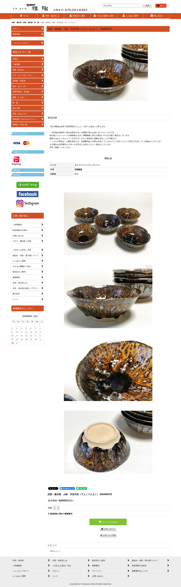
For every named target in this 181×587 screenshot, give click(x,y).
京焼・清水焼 (16, 22)
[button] (108, 535)
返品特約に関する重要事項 (61, 513)
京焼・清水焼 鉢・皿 (31, 22)
